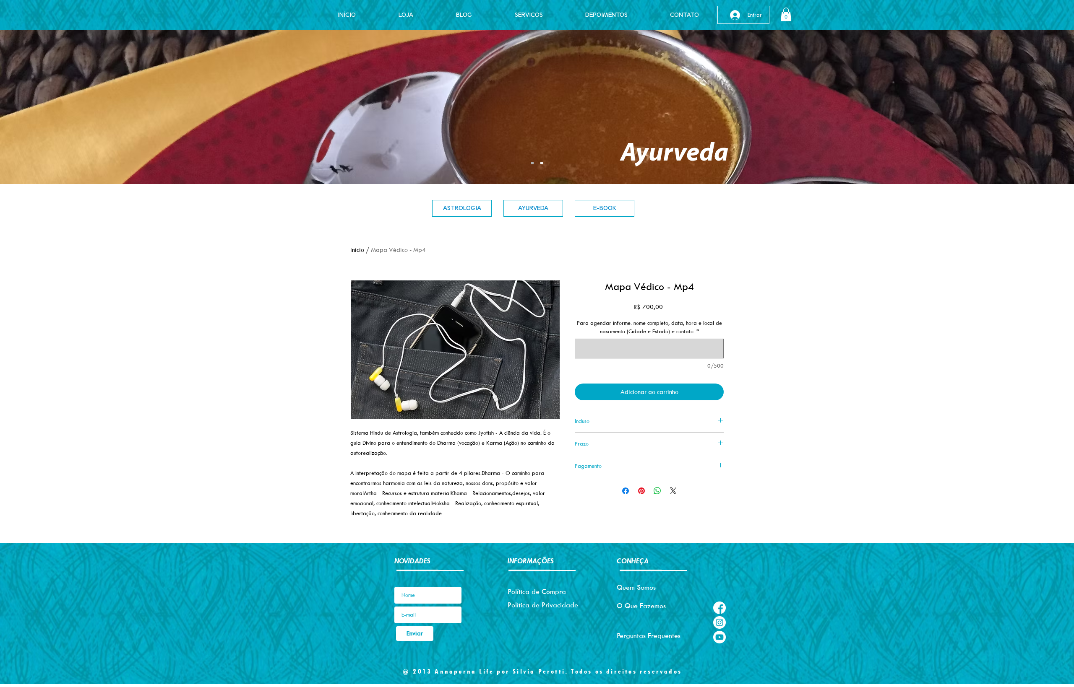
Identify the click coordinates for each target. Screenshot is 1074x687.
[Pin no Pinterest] (641, 491)
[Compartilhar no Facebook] (625, 491)
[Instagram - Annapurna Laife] (719, 622)
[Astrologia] (541, 163)
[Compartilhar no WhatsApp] (657, 491)
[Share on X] (673, 491)
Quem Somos (636, 587)
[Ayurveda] (532, 163)
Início (357, 250)
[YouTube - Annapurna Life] (719, 637)
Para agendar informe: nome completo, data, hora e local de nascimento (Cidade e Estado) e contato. (649, 326)
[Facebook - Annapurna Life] (719, 607)
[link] (786, 14)
